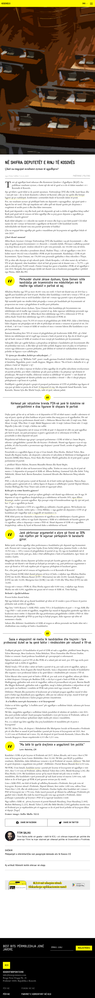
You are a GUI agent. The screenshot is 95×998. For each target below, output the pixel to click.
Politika (86, 176)
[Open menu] (91, 3)
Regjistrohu (84, 948)
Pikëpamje (77, 176)
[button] (6, 965)
